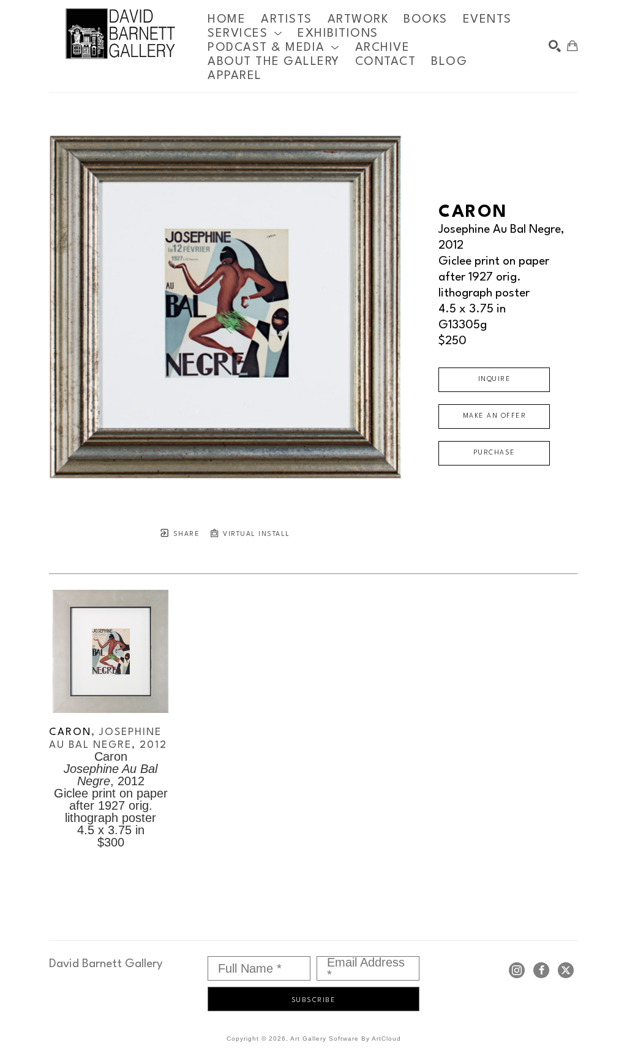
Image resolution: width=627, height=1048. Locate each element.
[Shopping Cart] (572, 46)
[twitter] (566, 970)
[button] (245, 33)
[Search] (555, 46)
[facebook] (541, 970)
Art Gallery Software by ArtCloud (345, 1038)
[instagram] (517, 970)
